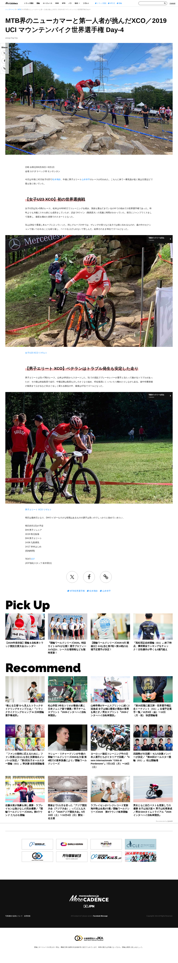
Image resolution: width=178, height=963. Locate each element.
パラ (70, 3)
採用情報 (27, 916)
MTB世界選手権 (77, 591)
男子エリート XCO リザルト (38, 509)
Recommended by (161, 821)
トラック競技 (28, 3)
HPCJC (112, 3)
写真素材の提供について (14, 916)
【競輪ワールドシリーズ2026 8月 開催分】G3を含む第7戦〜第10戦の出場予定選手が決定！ (110, 646)
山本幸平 (86, 179)
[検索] (164, 3)
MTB (63, 3)
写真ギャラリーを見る (156, 239)
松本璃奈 (56, 179)
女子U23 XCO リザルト (36, 353)
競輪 (38, 3)
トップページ (10, 9)
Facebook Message (100, 916)
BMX (57, 3)
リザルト (86, 3)
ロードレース (47, 3)
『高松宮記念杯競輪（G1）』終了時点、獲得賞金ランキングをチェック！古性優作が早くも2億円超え (152, 646)
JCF (33, 559)
